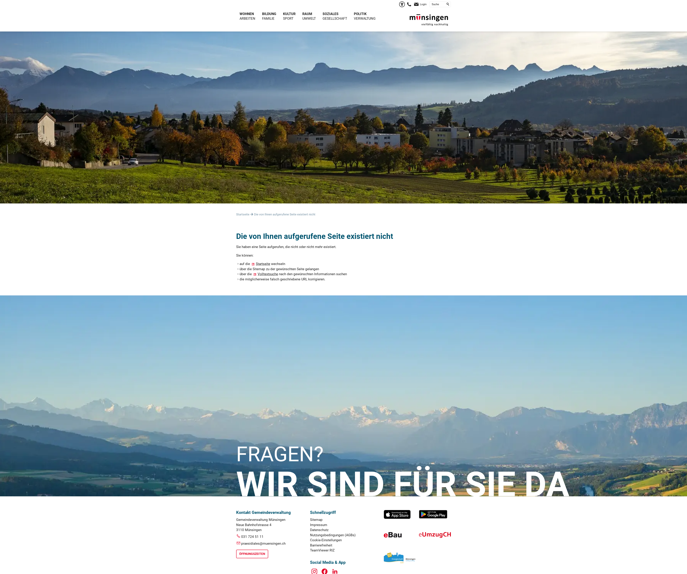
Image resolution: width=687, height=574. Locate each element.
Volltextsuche (268, 274)
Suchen (448, 4)
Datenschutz (319, 530)
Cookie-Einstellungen (326, 540)
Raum (307, 14)
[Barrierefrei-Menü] (402, 4)
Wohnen (247, 14)
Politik (360, 14)
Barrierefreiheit (321, 545)
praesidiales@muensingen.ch (263, 543)
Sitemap (316, 520)
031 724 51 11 (252, 537)
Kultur (289, 14)
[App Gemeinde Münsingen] (397, 518)
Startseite (263, 264)
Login (423, 4)
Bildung (269, 14)
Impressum (318, 525)
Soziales (330, 14)
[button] (409, 4)
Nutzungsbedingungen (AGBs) (333, 535)
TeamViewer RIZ (322, 550)
